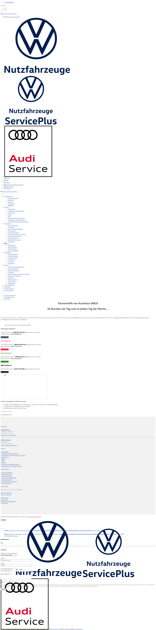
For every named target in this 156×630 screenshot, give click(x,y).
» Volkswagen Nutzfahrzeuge (9, 453)
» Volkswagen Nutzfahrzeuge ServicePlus (13, 455)
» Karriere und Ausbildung (8, 478)
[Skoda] (6, 178)
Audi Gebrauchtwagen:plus (16, 218)
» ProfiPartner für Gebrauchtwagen (11, 466)
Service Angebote (13, 251)
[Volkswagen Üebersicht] (12, 17)
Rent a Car (7, 287)
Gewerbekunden (9, 285)
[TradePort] (8, 188)
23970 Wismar (5, 430)
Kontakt (10, 205)
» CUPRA (3, 462)
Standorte (11, 200)
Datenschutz (4, 498)
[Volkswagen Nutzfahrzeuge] (37, 74)
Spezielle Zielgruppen (14, 240)
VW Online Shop (9, 288)
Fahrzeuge (7, 223)
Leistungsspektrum (14, 270)
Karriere (10, 202)
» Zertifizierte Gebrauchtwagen (10, 464)
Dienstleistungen (9, 297)
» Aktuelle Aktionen (6, 474)
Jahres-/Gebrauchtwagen (15, 229)
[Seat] (6, 180)
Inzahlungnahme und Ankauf (17, 234)
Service (6, 265)
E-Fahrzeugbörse (13, 256)
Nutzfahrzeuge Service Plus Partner (18, 274)
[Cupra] (6, 182)
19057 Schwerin (6, 440)
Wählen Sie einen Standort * (9, 553)
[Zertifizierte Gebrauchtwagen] (13, 185)
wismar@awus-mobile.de (8, 435)
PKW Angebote (12, 247)
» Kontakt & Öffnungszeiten (9, 481)
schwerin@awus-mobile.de (9, 445)
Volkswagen (11, 209)
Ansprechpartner (13, 198)
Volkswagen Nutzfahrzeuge (16, 211)
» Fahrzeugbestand (6, 472)
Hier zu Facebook (6, 493)
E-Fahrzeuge (12, 231)
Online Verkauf (8, 290)
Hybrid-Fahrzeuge (13, 232)
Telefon (3, 563)
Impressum (4, 499)
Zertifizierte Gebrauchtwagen (17, 220)
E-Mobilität (7, 252)
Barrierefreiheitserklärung (8, 501)
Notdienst (11, 278)
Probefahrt (11, 241)
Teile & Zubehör (13, 279)
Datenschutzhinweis (12, 584)
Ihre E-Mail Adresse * (7, 569)
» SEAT (2, 461)
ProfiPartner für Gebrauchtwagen (18, 222)
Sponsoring (11, 204)
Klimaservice (11, 283)
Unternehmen (8, 196)
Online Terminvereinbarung (16, 267)
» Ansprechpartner (6, 414)
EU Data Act (4, 503)
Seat (9, 216)
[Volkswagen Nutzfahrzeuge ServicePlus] (30, 125)
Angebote (11, 272)
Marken (6, 207)
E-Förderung (12, 260)
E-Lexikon (11, 261)
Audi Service (11, 213)
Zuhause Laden (12, 258)
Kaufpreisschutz (13, 238)
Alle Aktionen (12, 245)
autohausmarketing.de (34, 517)
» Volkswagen (5, 452)
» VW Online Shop (6, 483)
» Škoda (3, 459)
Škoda (10, 214)
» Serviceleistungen (6, 476)
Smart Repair (12, 281)
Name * (3, 558)
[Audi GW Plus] (9, 186)
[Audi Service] (28, 176)
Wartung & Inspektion (14, 276)
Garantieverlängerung (14, 236)
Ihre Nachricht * (5, 574)
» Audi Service (5, 457)
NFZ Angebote (12, 249)
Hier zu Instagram (6, 494)
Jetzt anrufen (5, 337)
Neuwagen (11, 227)
